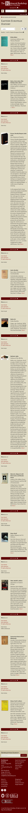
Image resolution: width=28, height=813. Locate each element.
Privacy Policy (4, 784)
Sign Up (23, 755)
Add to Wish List (7, 70)
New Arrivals (18, 763)
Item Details (4, 67)
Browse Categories (19, 762)
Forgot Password (19, 784)
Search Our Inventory (20, 760)
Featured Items (18, 765)
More (11, 55)
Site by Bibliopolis (8, 810)
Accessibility (4, 786)
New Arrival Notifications (9, 17)
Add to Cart (13, 60)
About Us (3, 779)
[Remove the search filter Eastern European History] (23, 32)
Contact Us (3, 781)
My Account (18, 781)
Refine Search (23, 14)
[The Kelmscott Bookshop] (14, 3)
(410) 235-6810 (7, 774)
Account (12, 8)
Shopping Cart (18, 779)
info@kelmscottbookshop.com (8, 775)
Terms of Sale (4, 783)
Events (16, 769)
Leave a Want (18, 767)
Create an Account (19, 783)
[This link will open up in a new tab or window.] (7, 802)
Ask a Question (4, 68)
